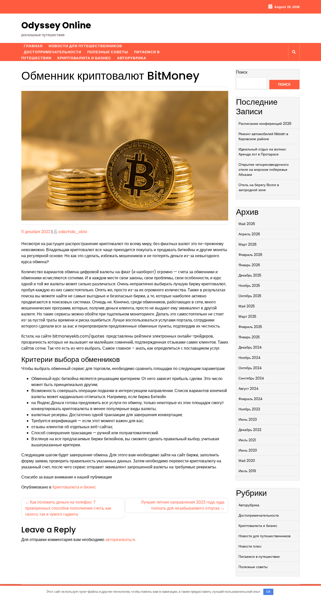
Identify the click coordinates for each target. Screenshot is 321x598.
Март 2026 (247, 244)
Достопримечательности (52, 52)
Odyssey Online (56, 25)
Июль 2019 (247, 470)
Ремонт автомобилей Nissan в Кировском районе (263, 136)
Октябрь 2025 (249, 295)
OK (268, 591)
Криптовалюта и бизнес (84, 58)
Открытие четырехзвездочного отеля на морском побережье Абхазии (263, 169)
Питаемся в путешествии (259, 556)
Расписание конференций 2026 (264, 123)
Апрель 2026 (249, 234)
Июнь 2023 (247, 419)
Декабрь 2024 (250, 347)
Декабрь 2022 (249, 429)
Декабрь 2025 (249, 275)
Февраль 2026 (250, 254)
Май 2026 (246, 223)
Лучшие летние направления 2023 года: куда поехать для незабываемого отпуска (182, 505)
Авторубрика (131, 58)
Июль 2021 (247, 440)
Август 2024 (248, 388)
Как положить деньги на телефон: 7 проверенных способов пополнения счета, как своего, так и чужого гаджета (68, 508)
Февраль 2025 (250, 326)
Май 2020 (246, 460)
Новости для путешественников (85, 45)
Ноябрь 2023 (249, 409)
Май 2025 (246, 306)
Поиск (241, 72)
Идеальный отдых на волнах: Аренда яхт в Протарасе (262, 152)
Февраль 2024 (250, 398)
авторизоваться (120, 539)
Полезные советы (107, 52)
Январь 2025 (249, 337)
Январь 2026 (249, 264)
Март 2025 (247, 316)
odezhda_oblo (72, 232)
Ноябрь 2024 (249, 357)
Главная (33, 45)
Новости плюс (250, 546)
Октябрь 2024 (250, 367)
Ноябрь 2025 (249, 285)
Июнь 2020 (247, 450)
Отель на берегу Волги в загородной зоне (258, 187)
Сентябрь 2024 (251, 378)
